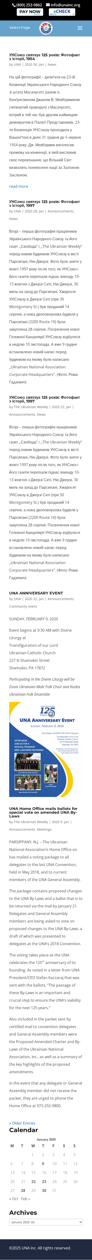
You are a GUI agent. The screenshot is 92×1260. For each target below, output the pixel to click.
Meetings (44, 829)
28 (23, 1190)
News (52, 64)
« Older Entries (22, 1123)
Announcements (61, 211)
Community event (23, 606)
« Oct (13, 1198)
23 (44, 1181)
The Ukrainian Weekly (31, 407)
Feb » (25, 1198)
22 (33, 1181)
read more (18, 186)
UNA (17, 64)
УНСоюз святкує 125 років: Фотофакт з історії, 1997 (44, 203)
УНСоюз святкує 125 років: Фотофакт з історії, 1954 (44, 57)
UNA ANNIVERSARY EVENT (36, 593)
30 (44, 1190)
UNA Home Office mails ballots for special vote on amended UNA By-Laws (43, 812)
